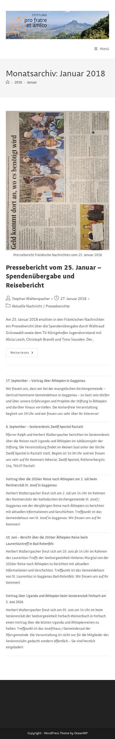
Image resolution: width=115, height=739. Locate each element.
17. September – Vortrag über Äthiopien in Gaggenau (45, 381)
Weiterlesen (24, 354)
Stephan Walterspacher (31, 299)
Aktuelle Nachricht (27, 306)
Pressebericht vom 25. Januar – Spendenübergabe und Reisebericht (53, 277)
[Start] (7, 82)
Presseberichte (58, 306)
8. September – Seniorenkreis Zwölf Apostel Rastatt (44, 427)
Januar (32, 82)
